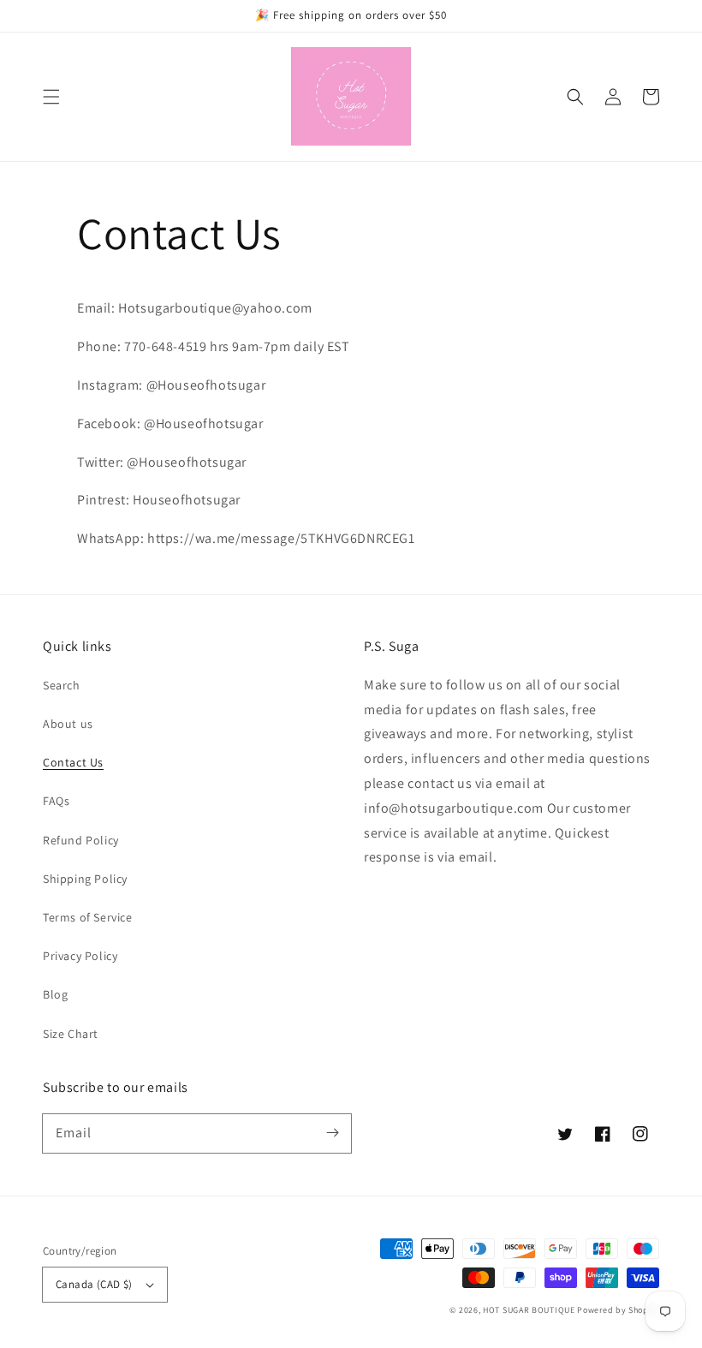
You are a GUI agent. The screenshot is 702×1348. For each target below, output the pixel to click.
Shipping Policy (85, 878)
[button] (51, 97)
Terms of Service (88, 917)
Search (61, 685)
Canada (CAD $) (94, 1284)
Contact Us (73, 762)
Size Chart (70, 1033)
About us (68, 723)
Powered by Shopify (618, 1309)
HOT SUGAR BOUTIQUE (529, 1309)
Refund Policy (81, 840)
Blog (55, 994)
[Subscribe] (332, 1133)
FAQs (56, 800)
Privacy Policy (80, 955)
